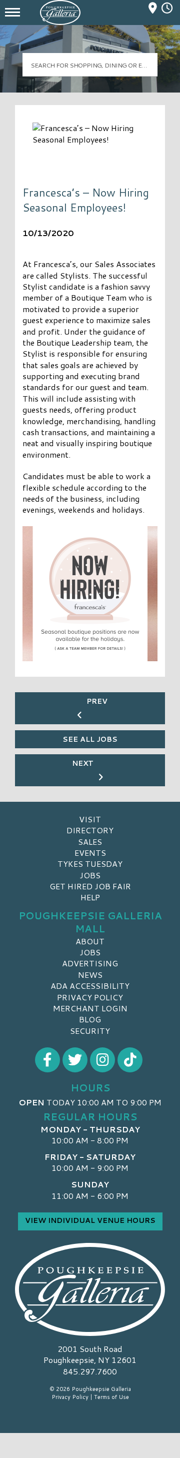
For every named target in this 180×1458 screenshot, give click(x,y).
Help (90, 897)
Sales (90, 841)
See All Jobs (90, 739)
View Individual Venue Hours (90, 1220)
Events (90, 852)
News (90, 974)
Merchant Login (90, 1008)
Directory (90, 830)
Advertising (90, 963)
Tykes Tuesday (90, 863)
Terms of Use (111, 1397)
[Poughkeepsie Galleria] (90, 1289)
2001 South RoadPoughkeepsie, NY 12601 (90, 1354)
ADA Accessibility (90, 985)
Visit (90, 819)
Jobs (90, 875)
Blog (90, 1019)
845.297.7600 (90, 1371)
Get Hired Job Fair (90, 886)
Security (90, 1030)
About (90, 941)
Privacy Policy (90, 997)
